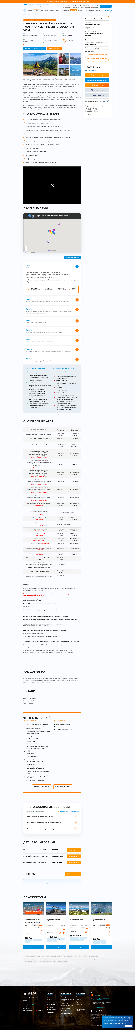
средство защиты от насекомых (35, 780)
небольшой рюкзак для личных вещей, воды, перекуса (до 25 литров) (37, 767)
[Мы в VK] (105, 10)
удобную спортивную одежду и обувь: (37, 724)
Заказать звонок (106, 6)
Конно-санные (65, 1008)
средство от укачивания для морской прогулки (37, 776)
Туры (29, 14)
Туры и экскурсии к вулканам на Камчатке (88, 956)
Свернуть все (75, 811)
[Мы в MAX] (108, 10)
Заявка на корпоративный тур (97, 80)
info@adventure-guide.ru (99, 1007)
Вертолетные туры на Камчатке (70, 959)
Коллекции (52, 10)
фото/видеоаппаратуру (63, 724)
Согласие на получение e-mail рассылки (100, 1020)
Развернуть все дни (72, 257)
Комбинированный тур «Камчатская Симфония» (54, 920)
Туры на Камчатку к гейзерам (31, 959)
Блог (84, 10)
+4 (108, 925)
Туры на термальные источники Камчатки (50, 959)
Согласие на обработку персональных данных (99, 1018)
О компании (90, 10)
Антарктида (50, 1002)
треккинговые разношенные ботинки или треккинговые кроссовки (38, 727)
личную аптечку (30, 764)
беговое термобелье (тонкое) (64, 729)
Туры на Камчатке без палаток (101, 959)
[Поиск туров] (24, 10)
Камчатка (34, 14)
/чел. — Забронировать (34, 48)
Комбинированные (67, 1005)
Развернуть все (64, 811)
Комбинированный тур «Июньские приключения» (77, 920)
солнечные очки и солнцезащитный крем (67, 726)
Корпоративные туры (62, 10)
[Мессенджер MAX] (101, 1011)
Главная (25, 14)
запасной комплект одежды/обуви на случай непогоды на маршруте (37, 747)
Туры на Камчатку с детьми (69, 956)
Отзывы (78, 997)
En (110, 10)
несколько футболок (32, 743)
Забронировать (74, 850)
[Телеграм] (91, 1011)
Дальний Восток (100, 19)
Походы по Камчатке (56, 956)
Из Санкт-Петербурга (63, 961)
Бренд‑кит (79, 1004)
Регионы (29, 10)
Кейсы (80, 10)
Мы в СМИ (79, 999)
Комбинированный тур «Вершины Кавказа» (99, 920)
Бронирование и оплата (81, 1009)
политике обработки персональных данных (115, 1023)
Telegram (88, 114)
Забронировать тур (97, 75)
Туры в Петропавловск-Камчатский (47, 961)
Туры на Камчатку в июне (86, 959)
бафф (28, 751)
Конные (63, 1010)
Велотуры (64, 997)
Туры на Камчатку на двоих (30, 961)
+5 (40, 925)
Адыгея (49, 997)
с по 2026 (97, 54)
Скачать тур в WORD (98, 95)
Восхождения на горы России (67, 999)
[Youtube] (96, 1011)
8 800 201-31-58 (82, 5)
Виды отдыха (44, 10)
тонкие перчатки (31, 753)
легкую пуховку (30, 736)
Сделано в (93, 1025)
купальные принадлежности (34, 761)
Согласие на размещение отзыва (98, 1023)
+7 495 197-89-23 (71, 5)
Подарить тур (55, 48)
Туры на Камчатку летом (30, 956)
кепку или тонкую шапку (33, 756)
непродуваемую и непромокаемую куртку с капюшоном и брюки (38, 732)
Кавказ (94, 917)
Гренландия (52, 1009)
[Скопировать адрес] (94, 1004)
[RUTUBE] (99, 1011)
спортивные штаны (32, 738)
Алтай (48, 999)
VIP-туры (73, 10)
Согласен (128, 1026)
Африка (50, 1007)
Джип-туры (64, 1003)
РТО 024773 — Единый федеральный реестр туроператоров (101, 999)
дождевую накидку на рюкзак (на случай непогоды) (37, 772)
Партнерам (79, 1002)
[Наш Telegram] (103, 10)
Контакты (97, 10)
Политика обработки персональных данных (101, 1015)
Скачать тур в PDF (98, 90)
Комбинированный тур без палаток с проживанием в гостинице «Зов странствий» (33, 921)
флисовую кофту (31, 741)
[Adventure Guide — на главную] (28, 6)
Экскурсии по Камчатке (43, 956)
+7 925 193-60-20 (93, 5)
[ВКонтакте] (94, 1011)
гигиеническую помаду (33, 759)
